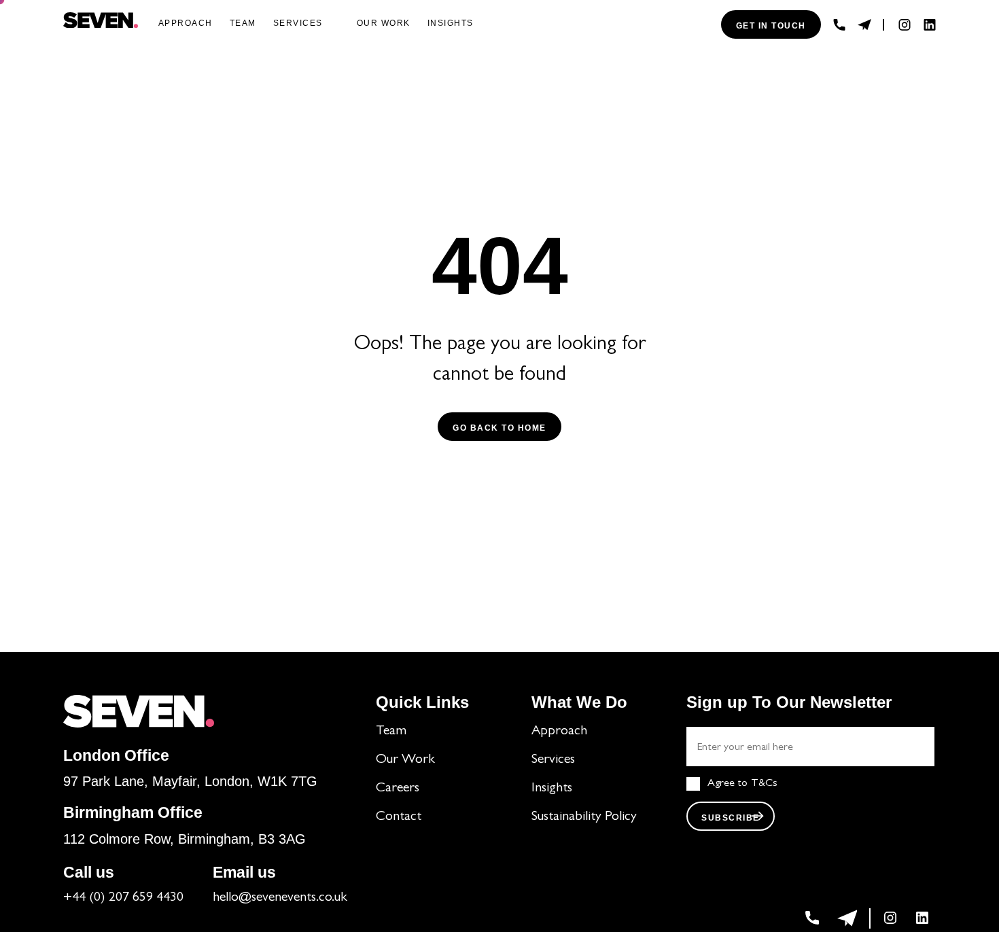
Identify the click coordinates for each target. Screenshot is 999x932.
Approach (185, 23)
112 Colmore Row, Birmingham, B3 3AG (184, 838)
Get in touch (771, 26)
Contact (398, 817)
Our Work (405, 760)
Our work (383, 23)
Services (298, 23)
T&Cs (764, 783)
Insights (450, 23)
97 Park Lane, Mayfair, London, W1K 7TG (190, 781)
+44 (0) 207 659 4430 (123, 898)
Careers (397, 788)
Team (243, 23)
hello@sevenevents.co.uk (280, 898)
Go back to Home (499, 428)
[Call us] (839, 25)
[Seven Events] (100, 20)
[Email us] (864, 24)
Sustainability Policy (584, 817)
